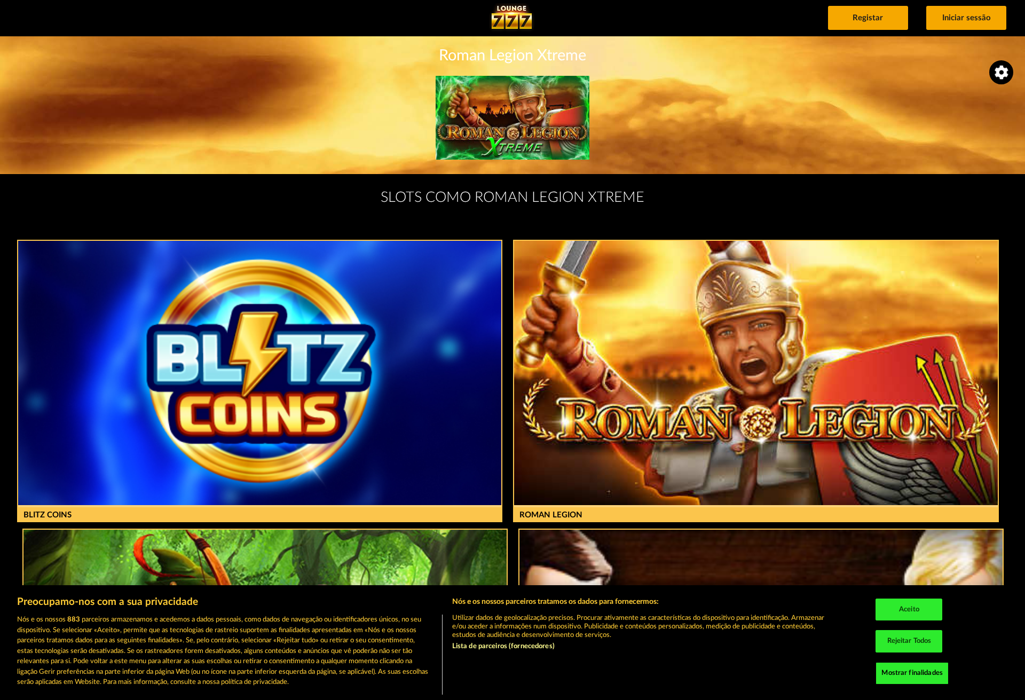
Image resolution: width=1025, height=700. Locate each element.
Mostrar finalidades (911, 673)
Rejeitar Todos (909, 641)
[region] (512, 642)
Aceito (909, 609)
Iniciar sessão (966, 18)
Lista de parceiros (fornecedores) (503, 646)
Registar (868, 18)
